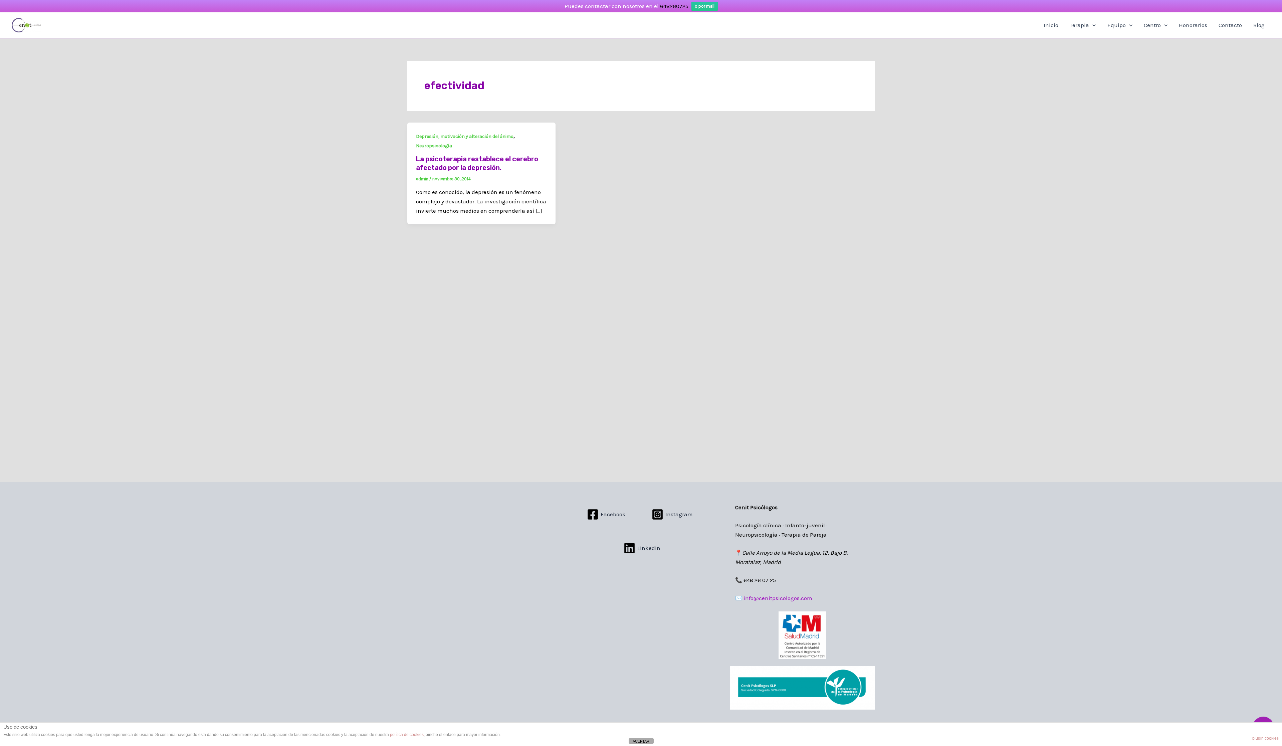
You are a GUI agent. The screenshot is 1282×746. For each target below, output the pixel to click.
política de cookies (407, 734)
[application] (1092, 25)
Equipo (1116, 25)
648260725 (674, 6)
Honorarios (1193, 25)
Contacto (1230, 25)
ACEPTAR (641, 741)
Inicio (1051, 25)
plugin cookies (1265, 738)
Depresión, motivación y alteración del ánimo (464, 136)
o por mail (704, 6)
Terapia (1079, 25)
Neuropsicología (434, 146)
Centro (1152, 25)
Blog (1259, 25)
